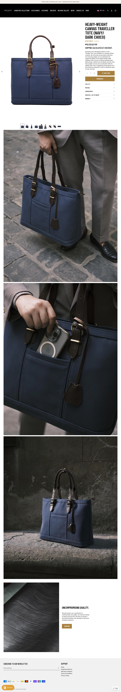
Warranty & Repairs (66, 671)
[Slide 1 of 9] (22, 126)
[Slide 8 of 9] (55, 126)
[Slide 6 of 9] (45, 126)
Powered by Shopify (21, 689)
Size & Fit (87, 84)
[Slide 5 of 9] (41, 126)
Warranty (87, 98)
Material (87, 88)
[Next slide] (80, 72)
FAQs (62, 667)
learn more (67, 626)
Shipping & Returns (66, 669)
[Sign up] (58, 668)
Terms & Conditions (66, 673)
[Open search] (108, 11)
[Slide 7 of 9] (50, 126)
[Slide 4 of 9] (36, 126)
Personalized (100, 79)
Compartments (89, 91)
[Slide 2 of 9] (27, 126)
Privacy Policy (65, 675)
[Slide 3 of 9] (32, 126)
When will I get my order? (92, 95)
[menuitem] (22, 11)
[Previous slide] (1, 72)
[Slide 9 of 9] (59, 126)
